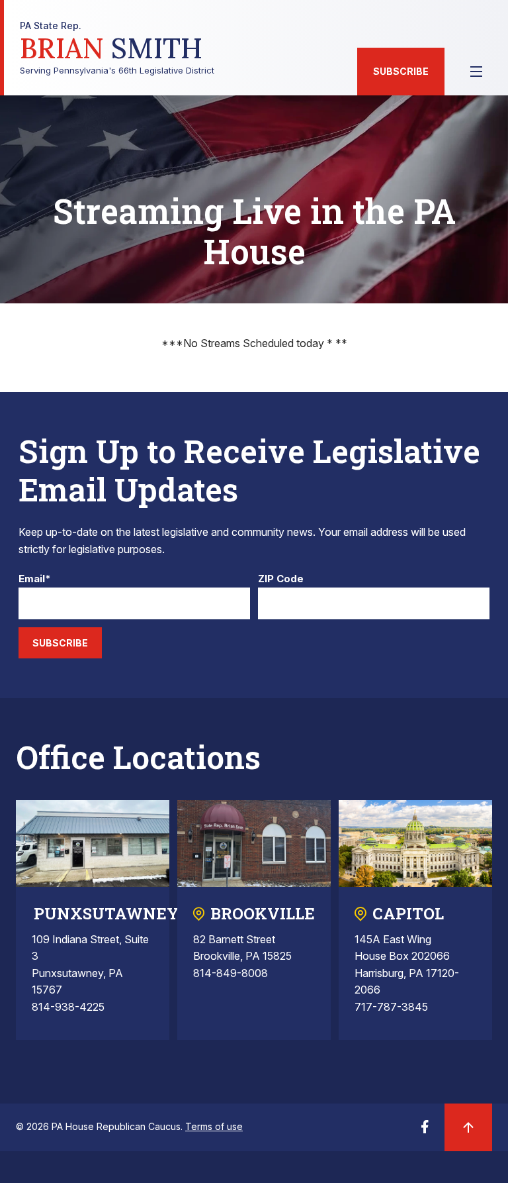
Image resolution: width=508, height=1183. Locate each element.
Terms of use (214, 1126)
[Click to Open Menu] (476, 71)
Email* (35, 579)
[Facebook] (425, 1130)
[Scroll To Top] (468, 1127)
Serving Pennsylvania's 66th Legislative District (117, 48)
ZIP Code (281, 579)
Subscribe (401, 71)
